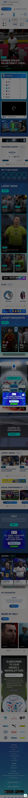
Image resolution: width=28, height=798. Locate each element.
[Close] (23, 395)
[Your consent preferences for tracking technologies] (25, 795)
